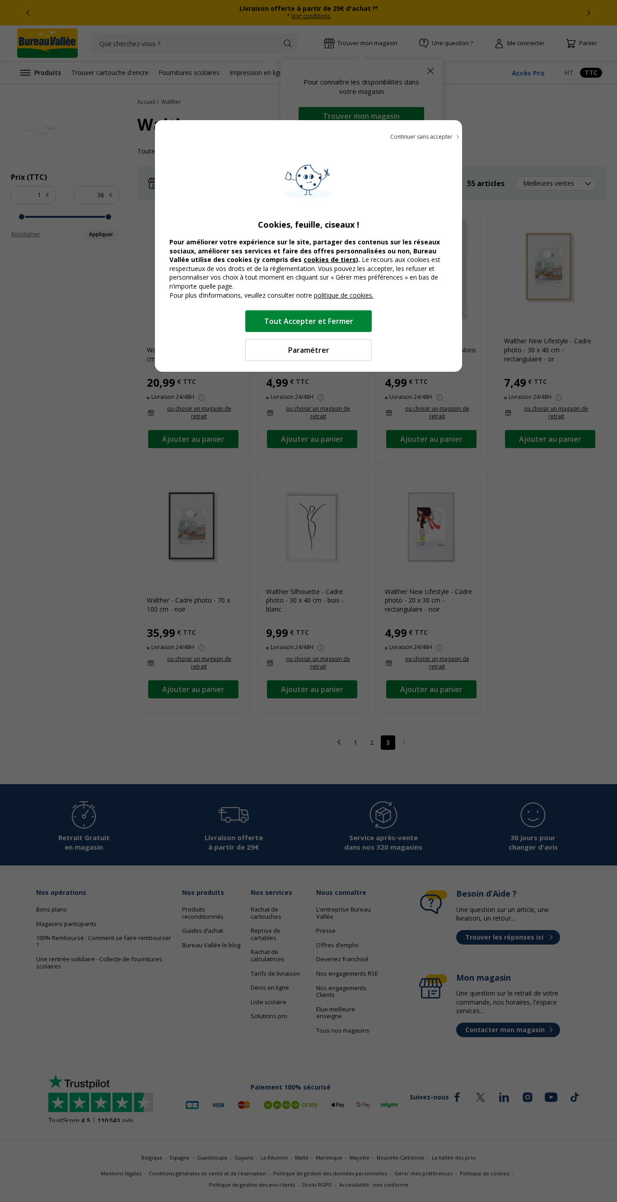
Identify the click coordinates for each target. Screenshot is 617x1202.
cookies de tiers (330, 259)
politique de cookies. (344, 295)
